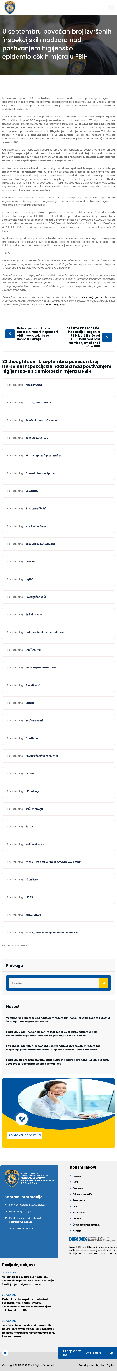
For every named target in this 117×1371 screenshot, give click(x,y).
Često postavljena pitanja (86, 1224)
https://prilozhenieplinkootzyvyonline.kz (52, 932)
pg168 (29, 579)
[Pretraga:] (58, 983)
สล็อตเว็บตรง (32, 879)
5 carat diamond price (40, 473)
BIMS (75, 1206)
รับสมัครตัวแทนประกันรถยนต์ (41, 420)
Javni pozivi (79, 1200)
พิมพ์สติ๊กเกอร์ (33, 685)
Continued (33, 738)
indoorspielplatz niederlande (45, 632)
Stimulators (33, 915)
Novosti (77, 1176)
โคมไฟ (29, 826)
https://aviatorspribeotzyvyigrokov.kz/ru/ (53, 862)
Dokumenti (78, 1188)
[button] (111, 7)
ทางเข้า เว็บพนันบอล (36, 526)
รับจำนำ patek (34, 614)
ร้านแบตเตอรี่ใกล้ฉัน (36, 508)
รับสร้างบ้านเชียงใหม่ (37, 438)
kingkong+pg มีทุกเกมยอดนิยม (44, 455)
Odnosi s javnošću (82, 1194)
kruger (30, 703)
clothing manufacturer (41, 667)
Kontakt (77, 1230)
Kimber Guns (34, 385)
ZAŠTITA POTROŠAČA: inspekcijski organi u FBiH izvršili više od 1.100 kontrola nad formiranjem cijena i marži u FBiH (83, 337)
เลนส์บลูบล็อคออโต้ (36, 597)
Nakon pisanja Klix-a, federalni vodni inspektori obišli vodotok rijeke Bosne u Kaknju (37, 333)
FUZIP (76, 1182)
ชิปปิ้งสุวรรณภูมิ (34, 809)
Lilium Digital (107, 1365)
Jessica (30, 561)
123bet (30, 773)
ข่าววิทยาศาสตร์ (34, 720)
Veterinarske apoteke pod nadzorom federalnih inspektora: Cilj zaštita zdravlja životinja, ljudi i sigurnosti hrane (58, 1019)
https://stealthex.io (38, 402)
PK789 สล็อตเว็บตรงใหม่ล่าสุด (42, 756)
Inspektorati (79, 1212)
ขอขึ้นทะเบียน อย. (35, 844)
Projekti (77, 1218)
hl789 (29, 897)
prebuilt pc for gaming (40, 544)
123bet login (33, 791)
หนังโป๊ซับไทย (33, 650)
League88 (32, 491)
